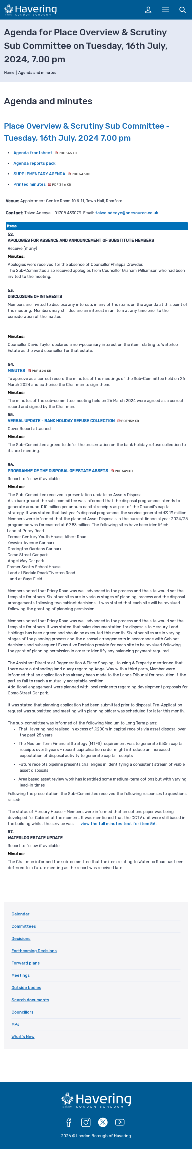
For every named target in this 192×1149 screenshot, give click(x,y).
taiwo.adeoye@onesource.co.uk (126, 213)
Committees (24, 926)
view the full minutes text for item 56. (118, 823)
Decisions (21, 938)
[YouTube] (120, 1122)
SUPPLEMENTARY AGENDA (52, 173)
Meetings (21, 975)
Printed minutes (42, 184)
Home (9, 72)
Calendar (21, 914)
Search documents (30, 1000)
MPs (16, 1024)
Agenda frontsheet (45, 152)
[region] (97, 552)
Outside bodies (26, 987)
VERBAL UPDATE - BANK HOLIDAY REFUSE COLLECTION (73, 420)
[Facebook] (69, 1122)
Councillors (23, 1012)
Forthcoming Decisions (34, 950)
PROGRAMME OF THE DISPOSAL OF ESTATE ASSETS (70, 470)
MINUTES (29, 370)
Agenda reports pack (35, 163)
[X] (103, 1122)
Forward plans (26, 963)
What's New (23, 1036)
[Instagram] (86, 1122)
